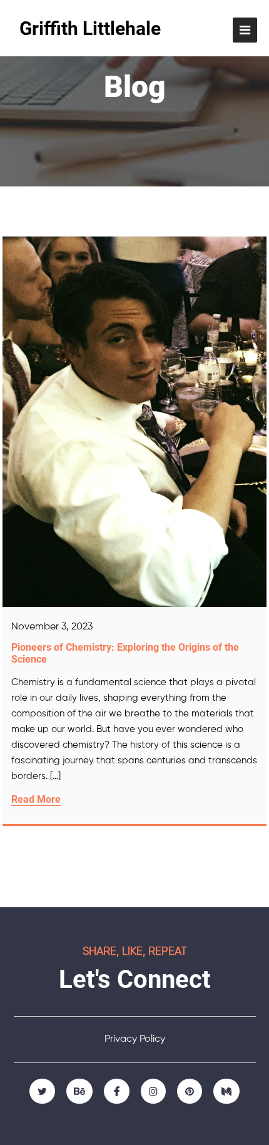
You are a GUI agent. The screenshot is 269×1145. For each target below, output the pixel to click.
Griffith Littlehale (90, 28)
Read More (36, 799)
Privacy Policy (134, 1039)
